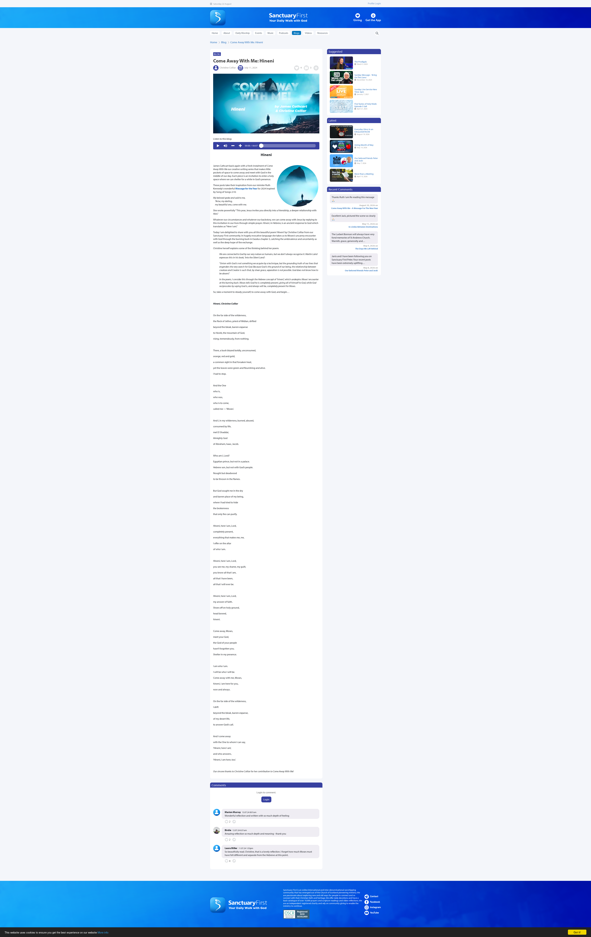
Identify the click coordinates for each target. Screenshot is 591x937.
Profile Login (374, 3)
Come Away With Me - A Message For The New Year (354, 208)
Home (215, 32)
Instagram (375, 907)
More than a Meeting (364, 173)
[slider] (288, 145)
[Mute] (225, 145)
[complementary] (266, 145)
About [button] (226, 32)
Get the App (373, 20)
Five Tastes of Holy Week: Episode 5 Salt (365, 105)
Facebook (375, 901)
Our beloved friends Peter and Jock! (366, 159)
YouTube (374, 912)
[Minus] (233, 145)
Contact (374, 896)
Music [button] (270, 32)
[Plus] (240, 145)
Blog (223, 42)
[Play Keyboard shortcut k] (218, 145)
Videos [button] (308, 32)
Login (266, 799)
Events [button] (258, 32)
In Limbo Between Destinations (363, 226)
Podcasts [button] (283, 32)
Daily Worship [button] (242, 32)
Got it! (577, 932)
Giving (357, 20)
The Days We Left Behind (366, 248)
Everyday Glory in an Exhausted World (363, 130)
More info (103, 932)
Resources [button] (322, 32)
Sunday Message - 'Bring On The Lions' (365, 76)
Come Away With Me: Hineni (246, 42)
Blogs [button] (296, 32)
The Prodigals (360, 61)
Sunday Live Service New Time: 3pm (365, 90)
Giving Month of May (364, 144)
